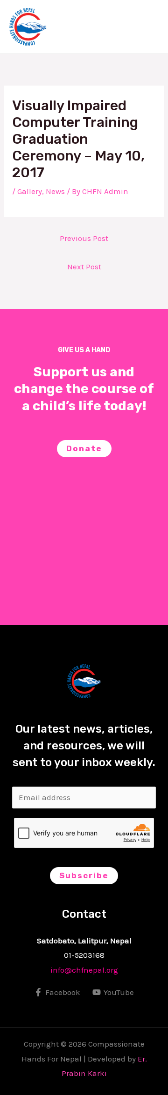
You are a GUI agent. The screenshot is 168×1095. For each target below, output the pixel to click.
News (55, 191)
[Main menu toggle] (148, 27)
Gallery (29, 191)
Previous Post (84, 238)
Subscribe (84, 875)
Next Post (84, 266)
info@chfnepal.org (84, 970)
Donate (84, 448)
